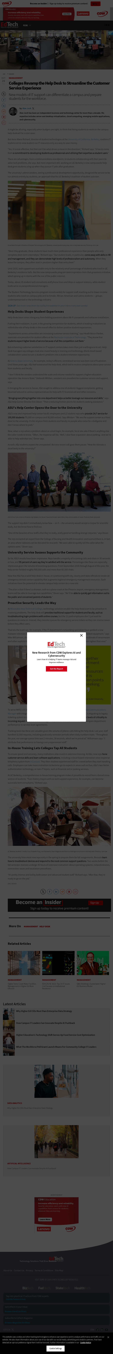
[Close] (108, 1337)
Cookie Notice (85, 1342)
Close (81, 635)
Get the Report (56, 668)
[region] (56, 1343)
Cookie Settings (55, 1348)
